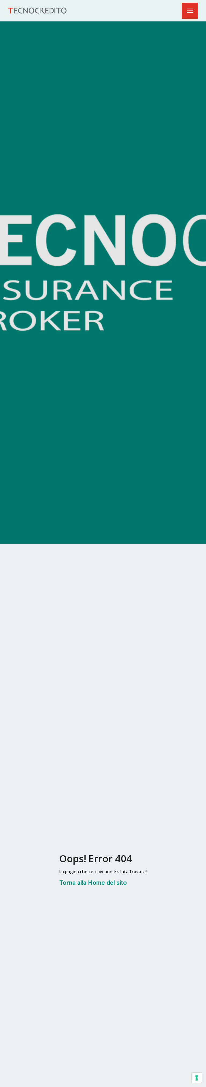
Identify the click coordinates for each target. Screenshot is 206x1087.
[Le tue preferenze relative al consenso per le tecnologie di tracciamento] (197, 1078)
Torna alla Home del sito (93, 882)
